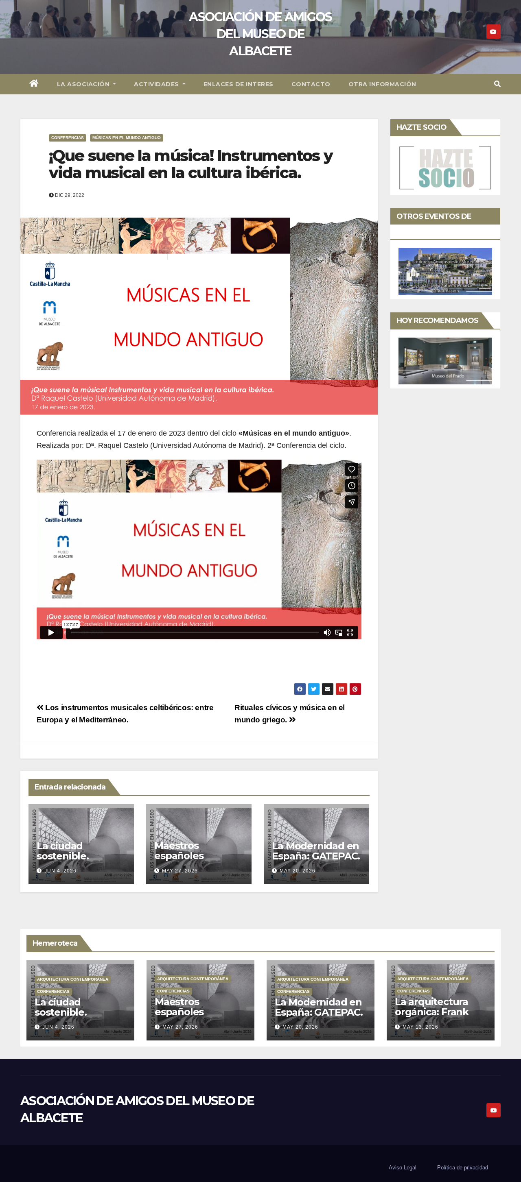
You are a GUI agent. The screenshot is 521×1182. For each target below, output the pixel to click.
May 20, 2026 (297, 871)
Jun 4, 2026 (60, 871)
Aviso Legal (402, 1168)
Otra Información (382, 84)
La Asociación (84, 84)
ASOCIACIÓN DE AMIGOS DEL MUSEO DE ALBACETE (260, 34)
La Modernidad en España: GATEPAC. (316, 851)
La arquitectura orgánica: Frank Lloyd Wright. (431, 1012)
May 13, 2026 (420, 1027)
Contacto (311, 84)
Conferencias (67, 137)
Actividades (157, 84)
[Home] (34, 84)
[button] (497, 84)
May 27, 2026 (180, 871)
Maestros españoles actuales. (178, 856)
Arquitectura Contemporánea (72, 979)
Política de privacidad (462, 1168)
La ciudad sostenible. (63, 851)
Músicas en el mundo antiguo (126, 137)
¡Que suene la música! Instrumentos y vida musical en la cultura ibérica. (191, 164)
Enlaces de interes (239, 84)
